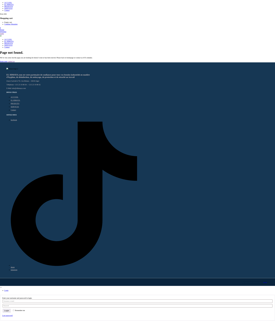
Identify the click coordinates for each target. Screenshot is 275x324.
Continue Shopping (11, 24)
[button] (0, 28)
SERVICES (8, 8)
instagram (14, 270)
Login (6, 311)
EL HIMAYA (9, 4)
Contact (7, 10)
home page (3, 61)
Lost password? (7, 315)
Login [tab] (6, 290)
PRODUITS (8, 6)
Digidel (265, 282)
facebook (14, 120)
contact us (11, 61)
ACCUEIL (8, 3)
